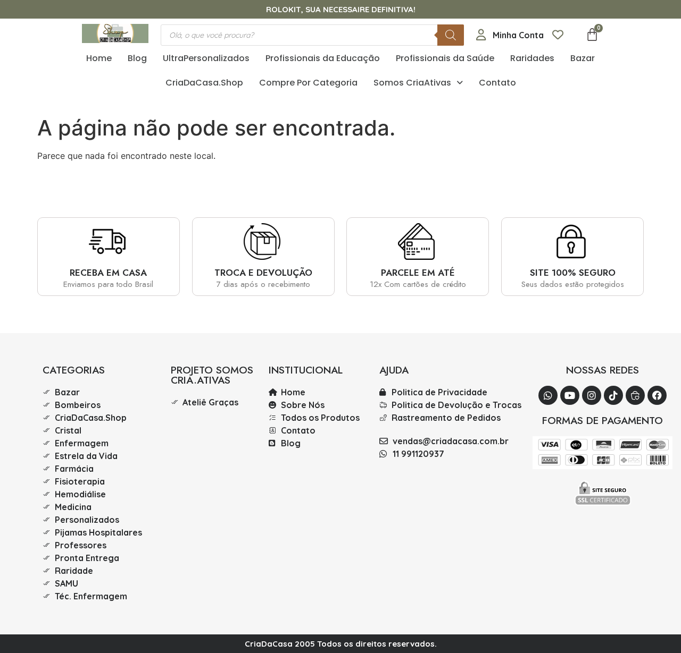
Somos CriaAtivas (412, 83)
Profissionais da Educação (322, 58)
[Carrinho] (592, 34)
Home (99, 58)
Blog (137, 58)
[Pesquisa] (450, 35)
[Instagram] (591, 395)
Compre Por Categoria (308, 83)
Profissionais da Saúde (445, 58)
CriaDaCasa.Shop (204, 83)
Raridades (532, 58)
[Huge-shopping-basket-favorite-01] (635, 395)
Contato (497, 83)
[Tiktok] (613, 395)
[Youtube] (569, 395)
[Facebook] (657, 395)
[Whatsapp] (548, 395)
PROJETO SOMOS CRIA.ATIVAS (212, 375)
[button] (418, 83)
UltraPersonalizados (206, 58)
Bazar (582, 58)
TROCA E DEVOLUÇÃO (263, 272)
